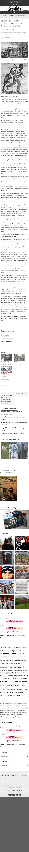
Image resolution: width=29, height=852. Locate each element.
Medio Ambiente (18, 668)
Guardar (4, 384)
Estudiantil (3, 665)
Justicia (2, 668)
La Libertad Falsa (5, 360)
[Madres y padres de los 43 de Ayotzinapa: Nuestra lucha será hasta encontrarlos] (7, 600)
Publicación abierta (6, 684)
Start (26, 454)
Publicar (18, 4)
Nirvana (14, 788)
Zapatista (19, 693)
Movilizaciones (11, 674)
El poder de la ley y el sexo (22, 392)
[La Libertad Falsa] (6, 356)
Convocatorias (10, 655)
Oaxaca (14, 677)
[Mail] (20, 2)
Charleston (16, 360)
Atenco (5, 649)
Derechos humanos (5, 777)
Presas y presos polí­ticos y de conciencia (16, 34)
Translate (11, 471)
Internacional (11, 32)
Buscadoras (23, 649)
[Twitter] (11, 2)
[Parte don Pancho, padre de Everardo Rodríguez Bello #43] (22, 586)
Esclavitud (5, 15)
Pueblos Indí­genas (5, 36)
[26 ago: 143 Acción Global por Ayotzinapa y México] (22, 571)
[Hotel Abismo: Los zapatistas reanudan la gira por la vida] (7, 556)
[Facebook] (14, 2)
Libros (12, 668)
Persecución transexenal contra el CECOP (13, 431)
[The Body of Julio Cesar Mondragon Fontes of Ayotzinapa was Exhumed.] (7, 571)
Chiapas (13, 652)
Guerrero (9, 665)
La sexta (8, 668)
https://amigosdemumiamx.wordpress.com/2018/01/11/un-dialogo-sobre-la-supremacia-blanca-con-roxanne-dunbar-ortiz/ (14, 316)
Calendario (4, 652)
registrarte (3, 633)
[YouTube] (8, 2)
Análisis (15, 646)
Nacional (8, 676)
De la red (10, 658)
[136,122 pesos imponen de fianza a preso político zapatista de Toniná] (22, 600)
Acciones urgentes (6, 646)
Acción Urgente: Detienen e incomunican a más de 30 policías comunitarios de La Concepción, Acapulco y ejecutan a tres (7, 396)
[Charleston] (19, 356)
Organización (19, 677)
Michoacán (2, 673)
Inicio (7, 4)
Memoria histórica (19, 32)
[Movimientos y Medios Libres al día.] (7, 541)
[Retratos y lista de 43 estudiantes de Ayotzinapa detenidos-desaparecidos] (22, 541)
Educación (21, 662)
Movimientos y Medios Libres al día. (8, 780)
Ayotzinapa (16, 649)
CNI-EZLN (3, 655)
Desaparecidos (13, 662)
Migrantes (6, 673)
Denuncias (15, 658)
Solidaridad (21, 687)
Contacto (12, 4)
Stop (27, 454)
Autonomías (9, 649)
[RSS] (17, 2)
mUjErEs (17, 674)
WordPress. (19, 788)
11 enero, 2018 (10, 29)
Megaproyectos (9, 671)
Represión (9, 687)
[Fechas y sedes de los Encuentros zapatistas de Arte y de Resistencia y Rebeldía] (22, 556)
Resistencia (14, 687)
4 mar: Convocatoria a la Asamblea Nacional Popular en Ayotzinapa (5, 445)
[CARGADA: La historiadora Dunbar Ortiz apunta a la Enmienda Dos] (6, 368)
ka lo (4, 29)
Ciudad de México (22, 652)
